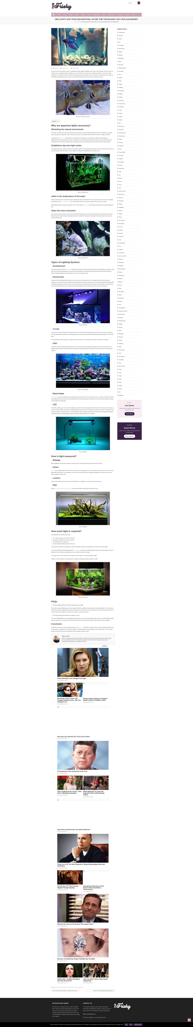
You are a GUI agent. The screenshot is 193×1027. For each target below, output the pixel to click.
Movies (83, 14)
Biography (121, 58)
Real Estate (121, 314)
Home (59, 14)
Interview (121, 236)
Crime (120, 110)
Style (104, 14)
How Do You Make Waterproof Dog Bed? (102, 990)
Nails (120, 288)
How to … (121, 226)
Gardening (121, 168)
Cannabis (121, 71)
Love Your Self (122, 256)
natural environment (78, 987)
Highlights (121, 207)
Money (120, 272)
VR (119, 392)
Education (121, 129)
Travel (133, 14)
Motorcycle (121, 275)
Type (120, 379)
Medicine (121, 265)
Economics (121, 126)
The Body (121, 359)
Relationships (96, 14)
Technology (121, 356)
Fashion (121, 142)
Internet (121, 233)
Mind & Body (122, 269)
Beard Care (121, 48)
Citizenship (121, 90)
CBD (120, 81)
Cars (120, 74)
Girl (120, 175)
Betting (120, 55)
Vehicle (120, 385)
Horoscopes (122, 220)
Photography (122, 307)
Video (120, 388)
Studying (121, 343)
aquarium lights (59, 987)
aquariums (68, 269)
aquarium (80, 627)
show (58, 121)
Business (121, 64)
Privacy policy (138, 1024)
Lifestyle (121, 249)
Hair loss (121, 197)
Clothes (121, 97)
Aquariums (65, 987)
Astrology (121, 45)
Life (120, 246)
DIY (120, 123)
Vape (120, 382)
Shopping (121, 333)
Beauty (120, 51)
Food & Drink (122, 152)
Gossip (120, 178)
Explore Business (129, 436)
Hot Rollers (121, 223)
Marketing (121, 262)
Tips (120, 363)
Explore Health (129, 413)
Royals (127, 14)
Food (120, 149)
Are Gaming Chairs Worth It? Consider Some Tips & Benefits (66, 990)
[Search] (139, 3)
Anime (120, 38)
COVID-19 (121, 106)
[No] (191, 1024)
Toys (120, 372)
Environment (122, 136)
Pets (120, 304)
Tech (120, 353)
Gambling (121, 162)
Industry (121, 230)
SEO (120, 330)
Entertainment (111, 14)
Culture (120, 116)
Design (120, 119)
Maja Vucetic (56, 68)
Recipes (121, 317)
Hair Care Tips (122, 191)
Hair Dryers (121, 194)
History (120, 210)
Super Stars (122, 350)
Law (120, 239)
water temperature (65, 201)
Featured (121, 145)
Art (119, 42)
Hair (120, 188)
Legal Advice (122, 243)
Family (120, 139)
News (64, 14)
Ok (126, 1024)
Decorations (71, 987)
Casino (120, 77)
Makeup (121, 259)
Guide (120, 181)
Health (70, 14)
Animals (121, 35)
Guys (120, 184)
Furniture (121, 155)
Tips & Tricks (122, 366)
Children (121, 87)
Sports (120, 340)
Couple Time (122, 103)
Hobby (120, 213)
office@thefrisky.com (91, 1014)
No (131, 1024)
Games (120, 165)
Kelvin (52, 470)
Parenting (120, 14)
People (120, 301)
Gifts (120, 171)
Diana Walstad (77, 550)
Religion (121, 324)
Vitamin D (86, 205)
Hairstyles (121, 200)
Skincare (121, 337)
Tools (120, 369)
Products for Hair (123, 311)
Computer (121, 100)
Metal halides (54, 397)
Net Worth (121, 291)
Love (89, 14)
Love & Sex (121, 252)
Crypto (120, 113)
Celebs (76, 14)
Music (120, 285)
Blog (120, 61)
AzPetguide (62, 138)
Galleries (121, 158)
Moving (120, 281)
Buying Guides (122, 68)
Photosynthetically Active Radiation (63, 488)
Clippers (121, 94)
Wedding (121, 395)
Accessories (122, 32)
